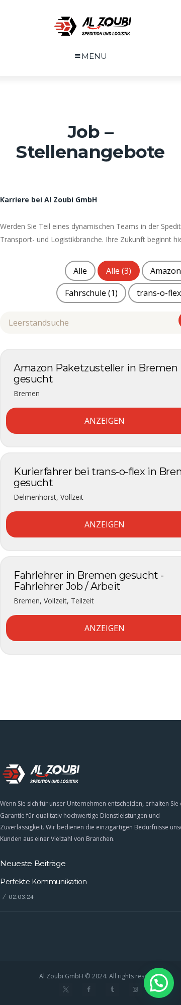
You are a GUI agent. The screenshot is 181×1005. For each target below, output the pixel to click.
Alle (80, 270)
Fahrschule (91, 292)
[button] (159, 983)
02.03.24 (21, 896)
